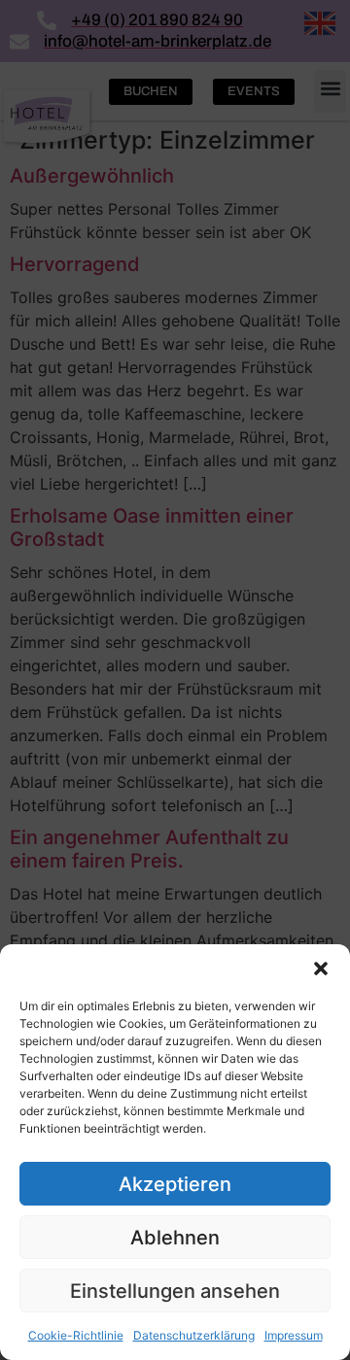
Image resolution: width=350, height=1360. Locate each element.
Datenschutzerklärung (194, 1335)
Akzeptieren (175, 1184)
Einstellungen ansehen (175, 1291)
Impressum (293, 1335)
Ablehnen (175, 1237)
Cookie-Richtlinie (75, 1335)
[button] (321, 968)
